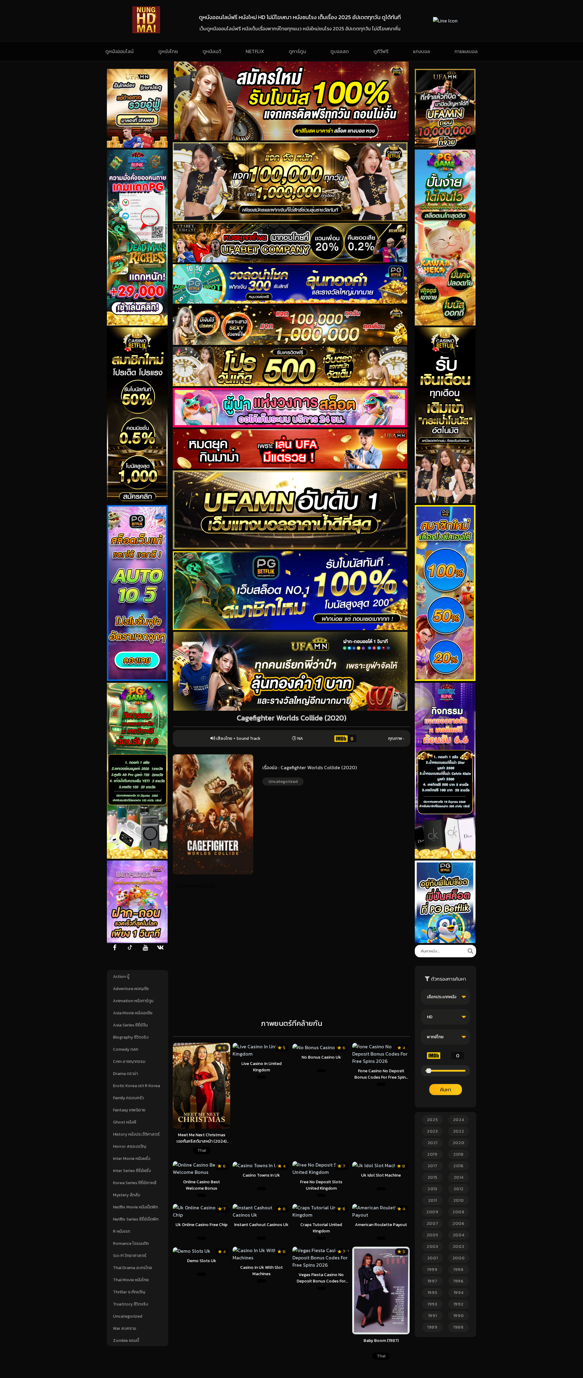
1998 (458, 1269)
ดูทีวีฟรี (380, 51)
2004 (459, 1235)
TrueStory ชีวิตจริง (130, 1304)
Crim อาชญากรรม (129, 1061)
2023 (432, 1131)
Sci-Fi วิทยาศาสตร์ (129, 1255)
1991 (432, 1315)
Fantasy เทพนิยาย (129, 1110)
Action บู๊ (121, 976)
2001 (432, 1258)
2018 (458, 1154)
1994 (459, 1292)
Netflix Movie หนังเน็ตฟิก (135, 1207)
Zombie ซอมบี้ (126, 1340)
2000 (458, 1258)
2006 (458, 1223)
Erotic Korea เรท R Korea (136, 1086)
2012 (459, 1189)
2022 (458, 1131)
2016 (458, 1166)
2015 (433, 1177)
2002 (459, 1246)
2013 (432, 1189)
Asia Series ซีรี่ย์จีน (130, 1025)
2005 (432, 1235)
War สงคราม (124, 1328)
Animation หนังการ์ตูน (133, 1001)
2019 (432, 1154)
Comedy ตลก (125, 1049)
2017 (433, 1166)
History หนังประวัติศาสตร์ (136, 1134)
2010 (458, 1200)
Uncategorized (127, 1316)
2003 (432, 1246)
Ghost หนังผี (124, 1122)
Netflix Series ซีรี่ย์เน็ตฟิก (136, 1219)
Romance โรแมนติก (131, 1243)
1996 (458, 1281)
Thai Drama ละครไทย (132, 1268)
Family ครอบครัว (128, 1098)
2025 (432, 1120)
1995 (433, 1292)
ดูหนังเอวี (212, 51)
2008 (458, 1212)
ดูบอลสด (339, 51)
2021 (433, 1143)
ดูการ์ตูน (297, 51)
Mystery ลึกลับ (126, 1195)
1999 (432, 1269)
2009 (432, 1212)
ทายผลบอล (466, 51)
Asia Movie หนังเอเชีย (132, 1013)
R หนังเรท (121, 1231)
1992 (459, 1304)
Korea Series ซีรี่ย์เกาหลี (134, 1183)
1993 (432, 1304)
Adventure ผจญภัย (131, 988)
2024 (458, 1120)
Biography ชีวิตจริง (130, 1037)
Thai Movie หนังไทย (131, 1280)
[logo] (146, 31)
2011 (432, 1200)
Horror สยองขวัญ (129, 1146)
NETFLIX (255, 51)
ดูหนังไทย (168, 51)
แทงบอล (421, 51)
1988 (458, 1327)
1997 (433, 1281)
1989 (432, 1327)
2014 (459, 1177)
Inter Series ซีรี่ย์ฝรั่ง (132, 1170)
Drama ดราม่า (125, 1073)
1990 (458, 1315)
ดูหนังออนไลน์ (119, 51)
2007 (432, 1223)
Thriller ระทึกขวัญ (129, 1292)
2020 (459, 1143)
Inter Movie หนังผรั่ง (131, 1158)
